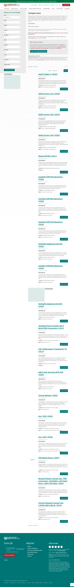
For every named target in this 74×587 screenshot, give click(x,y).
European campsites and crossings (35, 8)
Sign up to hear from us (61, 552)
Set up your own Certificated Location (35, 550)
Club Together (67, 8)
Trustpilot (6, 560)
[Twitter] (56, 547)
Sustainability (46, 582)
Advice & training (59, 8)
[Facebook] (50, 547)
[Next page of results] (65, 66)
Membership (6, 8)
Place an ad (34, 51)
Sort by (49, 70)
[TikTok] (61, 547)
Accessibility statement (12, 582)
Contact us (30, 556)
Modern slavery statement (39, 582)
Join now (66, 5)
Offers (53, 8)
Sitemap (33, 582)
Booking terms (23, 582)
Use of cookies (6, 582)
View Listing (64, 89)
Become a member (9, 555)
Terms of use (18, 582)
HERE (33, 34)
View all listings (31, 23)
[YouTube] (58, 547)
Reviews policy (51, 582)
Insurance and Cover (14, 8)
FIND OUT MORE (52, 1)
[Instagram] (53, 547)
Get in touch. (57, 560)
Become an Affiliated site (32, 548)
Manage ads (42, 51)
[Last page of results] (67, 66)
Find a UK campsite (23, 8)
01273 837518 (58, 48)
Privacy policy (29, 582)
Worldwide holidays (46, 8)
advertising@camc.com (33, 37)
